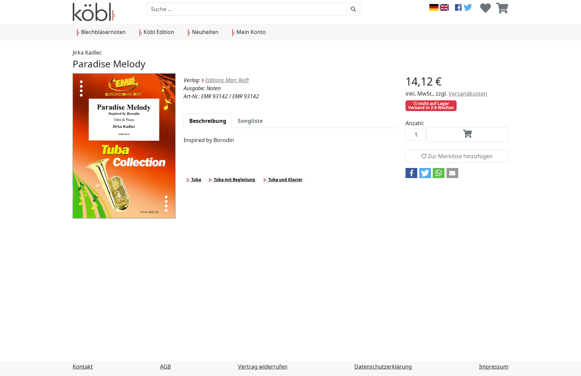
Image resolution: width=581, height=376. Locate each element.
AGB (165, 366)
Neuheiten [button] (205, 32)
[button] (411, 173)
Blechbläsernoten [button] (103, 32)
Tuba (195, 179)
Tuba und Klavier (284, 179)
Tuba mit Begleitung (234, 179)
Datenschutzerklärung (383, 366)
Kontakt (83, 366)
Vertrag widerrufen (262, 366)
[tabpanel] (290, 144)
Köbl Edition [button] (158, 32)
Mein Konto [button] (250, 32)
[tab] (208, 121)
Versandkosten (468, 93)
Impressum (493, 366)
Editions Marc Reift (227, 80)
